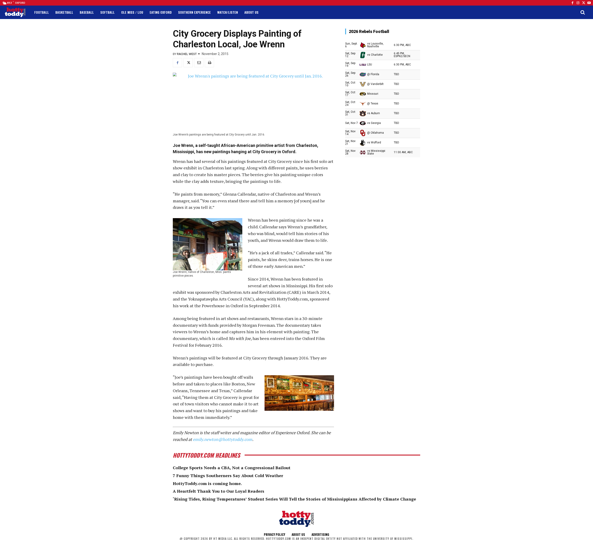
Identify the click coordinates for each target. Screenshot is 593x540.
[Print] (209, 62)
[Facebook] (572, 2)
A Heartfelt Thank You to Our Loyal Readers (218, 491)
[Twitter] (583, 2)
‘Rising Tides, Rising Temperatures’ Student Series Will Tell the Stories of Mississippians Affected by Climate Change (294, 499)
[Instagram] (578, 2)
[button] (582, 12)
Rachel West (187, 53)
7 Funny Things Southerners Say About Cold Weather (228, 475)
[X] (188, 62)
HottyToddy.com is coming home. (207, 483)
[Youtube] (589, 2)
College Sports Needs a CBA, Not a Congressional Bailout (231, 467)
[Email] (198, 62)
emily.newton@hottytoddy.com (222, 439)
